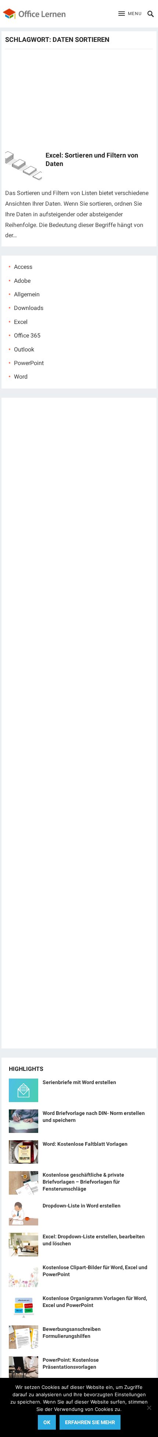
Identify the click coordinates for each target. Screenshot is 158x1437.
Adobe (22, 280)
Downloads (28, 307)
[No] (148, 1407)
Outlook (24, 349)
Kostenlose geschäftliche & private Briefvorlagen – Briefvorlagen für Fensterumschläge (83, 1182)
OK (46, 1422)
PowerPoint (29, 363)
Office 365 (27, 335)
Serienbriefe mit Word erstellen (79, 1082)
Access (23, 266)
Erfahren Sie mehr (90, 1422)
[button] (130, 14)
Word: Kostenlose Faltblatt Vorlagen (85, 1144)
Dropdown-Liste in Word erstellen (82, 1206)
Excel (21, 321)
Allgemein (27, 294)
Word (21, 376)
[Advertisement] (78, 99)
